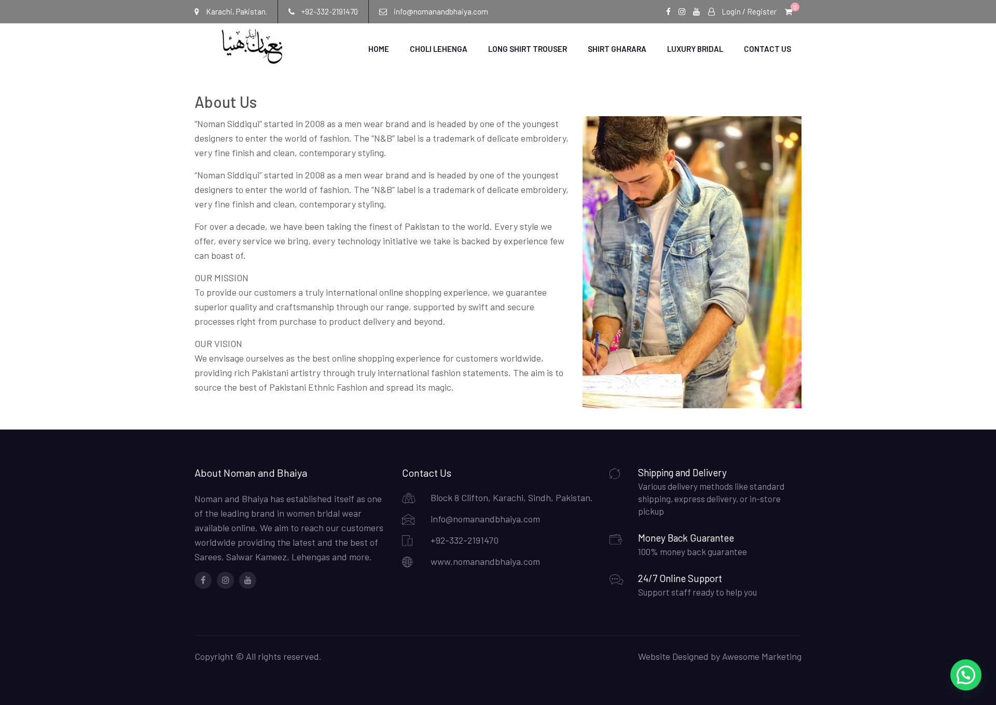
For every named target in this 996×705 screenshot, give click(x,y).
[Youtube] (247, 580)
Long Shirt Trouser (527, 48)
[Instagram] (225, 580)
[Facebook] (203, 580)
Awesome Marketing (761, 656)
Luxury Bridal (695, 48)
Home (378, 48)
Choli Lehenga (438, 48)
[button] (965, 674)
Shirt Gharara (617, 48)
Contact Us (767, 48)
